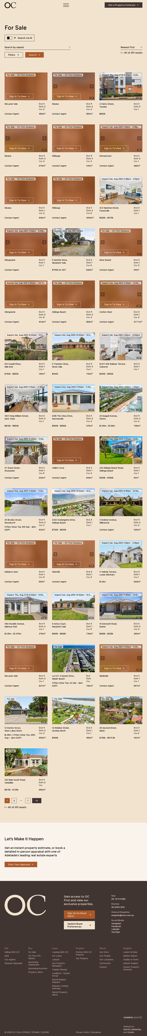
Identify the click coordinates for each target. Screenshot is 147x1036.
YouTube (115, 932)
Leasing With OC (60, 952)
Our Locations (106, 959)
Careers (103, 967)
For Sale (32, 952)
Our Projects (82, 958)
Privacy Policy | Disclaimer (88, 1032)
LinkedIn (115, 929)
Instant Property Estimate (131, 968)
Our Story (104, 952)
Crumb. (131, 1032)
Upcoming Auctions (37, 968)
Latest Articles (130, 952)
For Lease (57, 956)
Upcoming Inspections (33, 963)
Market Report (130, 956)
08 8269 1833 (118, 907)
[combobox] (38, 47)
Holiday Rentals (59, 969)
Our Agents (10, 959)
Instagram (116, 923)
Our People (104, 956)
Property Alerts (35, 972)
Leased (55, 959)
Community (105, 963)
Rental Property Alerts (59, 993)
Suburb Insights (130, 963)
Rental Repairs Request (59, 980)
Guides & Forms (131, 959)
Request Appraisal (13, 963)
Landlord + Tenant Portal (61, 974)
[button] (55, 86)
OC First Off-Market (34, 957)
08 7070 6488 (118, 899)
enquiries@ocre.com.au (122, 915)
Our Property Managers (58, 964)
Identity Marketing (132, 1029)
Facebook (116, 926)
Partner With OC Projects (84, 953)
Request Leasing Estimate (60, 987)
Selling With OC (12, 952)
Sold (7, 956)
